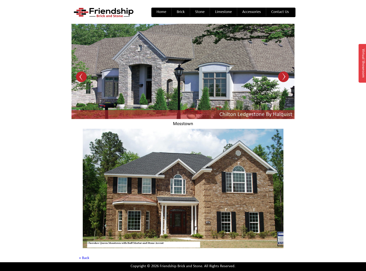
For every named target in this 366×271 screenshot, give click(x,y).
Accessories (251, 12)
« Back (84, 258)
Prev (82, 77)
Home (161, 12)
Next (284, 77)
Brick (181, 12)
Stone (200, 12)
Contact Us (280, 12)
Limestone (223, 12)
